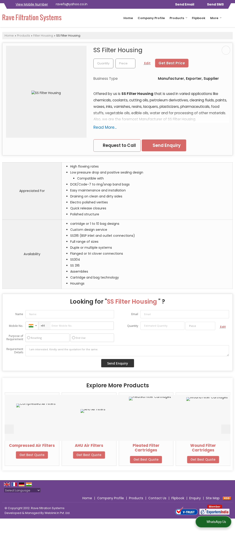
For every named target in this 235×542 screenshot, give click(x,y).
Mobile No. (16, 326)
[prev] (9, 429)
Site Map (213, 498)
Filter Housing (43, 35)
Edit (147, 63)
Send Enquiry (166, 145)
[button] (32, 4)
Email (134, 314)
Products (177, 18)
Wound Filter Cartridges (191, 448)
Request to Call (119, 145)
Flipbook (198, 18)
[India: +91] (31, 326)
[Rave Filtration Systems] (32, 17)
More (214, 18)
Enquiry (195, 498)
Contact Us (157, 498)
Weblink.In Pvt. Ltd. (57, 513)
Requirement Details (14, 351)
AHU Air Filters (77, 445)
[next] (225, 429)
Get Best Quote (20, 455)
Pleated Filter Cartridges (134, 448)
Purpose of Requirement (14, 337)
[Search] (230, 17)
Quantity (132, 326)
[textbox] (125, 63)
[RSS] (227, 498)
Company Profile (151, 18)
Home (128, 18)
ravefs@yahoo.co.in (71, 4)
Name (19, 314)
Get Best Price (172, 63)
